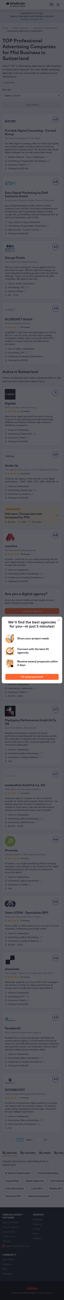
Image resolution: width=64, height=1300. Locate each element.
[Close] (58, 620)
